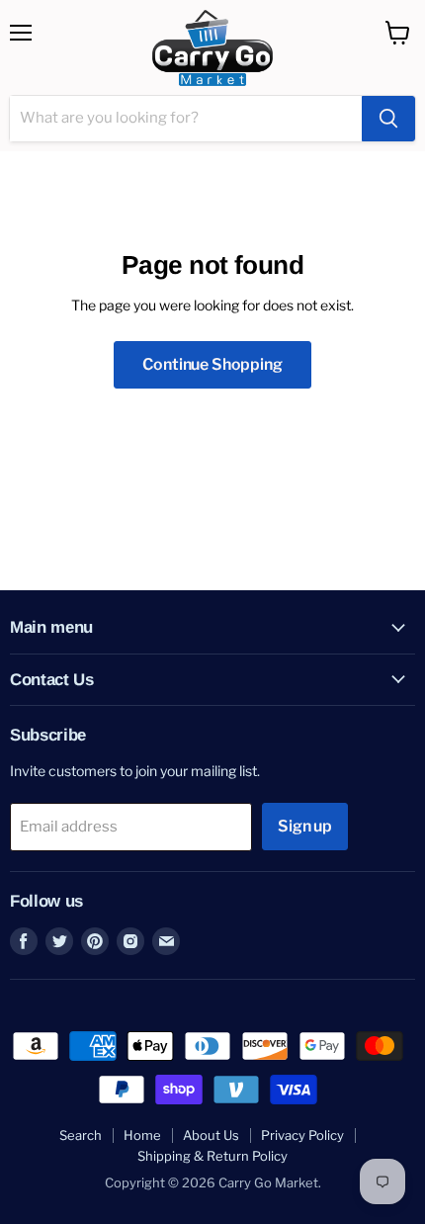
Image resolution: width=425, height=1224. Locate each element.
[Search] (388, 118)
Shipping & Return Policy (212, 1156)
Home (142, 1135)
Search (80, 1135)
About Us (211, 1135)
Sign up (305, 826)
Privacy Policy (302, 1135)
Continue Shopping (212, 364)
